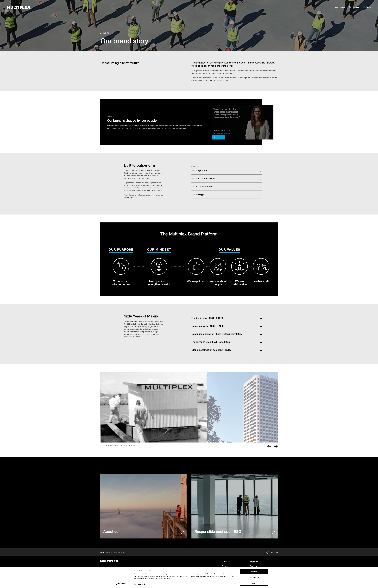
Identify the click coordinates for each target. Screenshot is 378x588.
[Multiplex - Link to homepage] (128, 561)
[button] (340, 7)
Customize (252, 577)
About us (104, 33)
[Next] (276, 446)
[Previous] (269, 446)
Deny (253, 583)
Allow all (254, 571)
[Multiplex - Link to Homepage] (19, 7)
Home (102, 552)
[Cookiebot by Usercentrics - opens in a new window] (120, 584)
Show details (138, 584)
